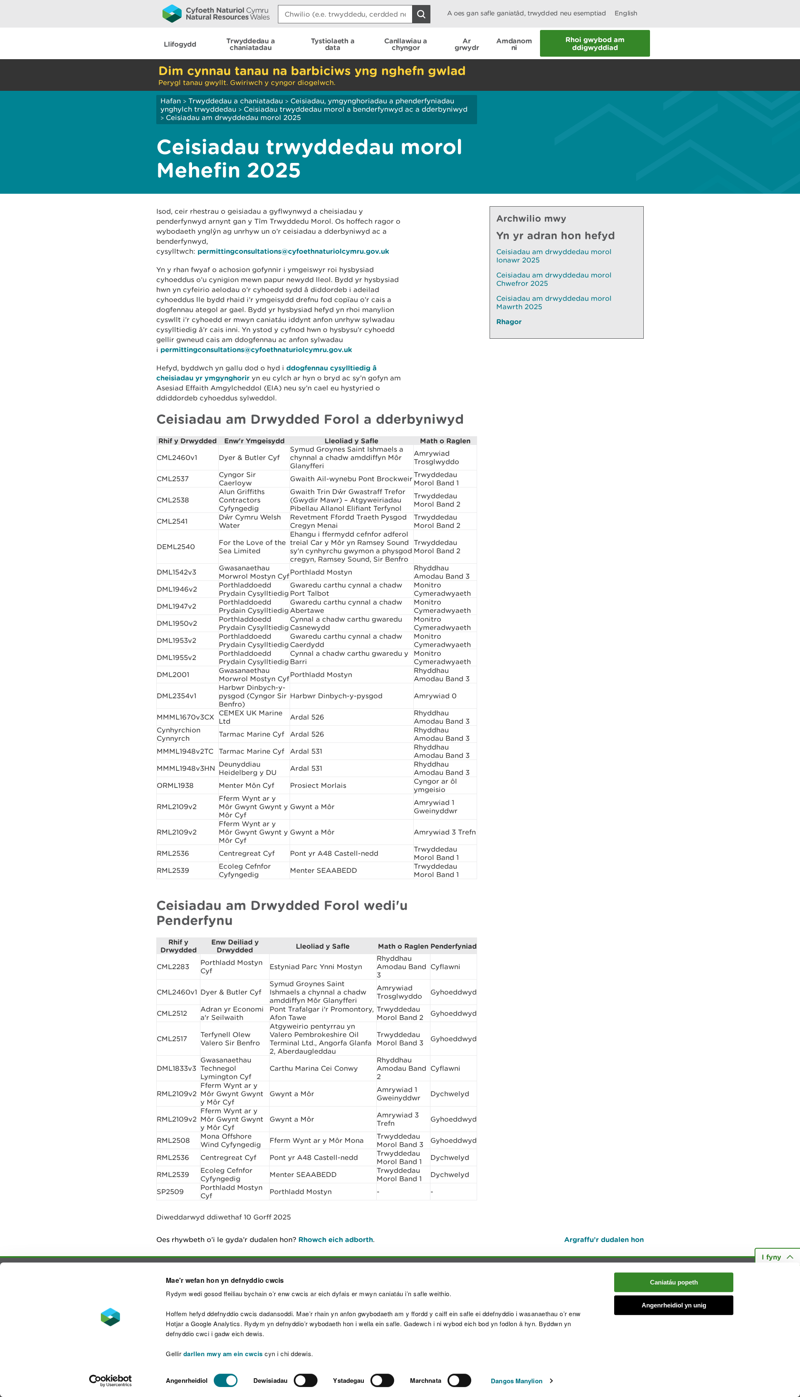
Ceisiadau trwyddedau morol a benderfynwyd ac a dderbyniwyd (356, 109)
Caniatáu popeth (674, 1282)
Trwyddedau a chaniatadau (235, 101)
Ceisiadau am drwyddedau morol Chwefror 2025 (554, 279)
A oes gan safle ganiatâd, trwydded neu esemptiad (526, 13)
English (626, 13)
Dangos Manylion (516, 1380)
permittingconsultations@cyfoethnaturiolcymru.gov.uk (293, 251)
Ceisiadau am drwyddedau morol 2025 (233, 117)
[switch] (306, 1380)
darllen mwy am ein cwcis (223, 1353)
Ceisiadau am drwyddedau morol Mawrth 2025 (554, 302)
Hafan (170, 101)
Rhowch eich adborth (335, 1239)
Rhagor (509, 321)
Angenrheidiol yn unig (674, 1305)
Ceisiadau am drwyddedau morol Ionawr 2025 (554, 255)
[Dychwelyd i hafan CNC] (216, 13)
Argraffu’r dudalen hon (604, 1239)
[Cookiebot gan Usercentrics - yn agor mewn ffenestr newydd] (110, 1381)
